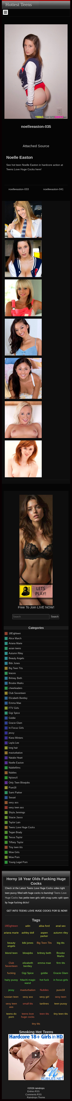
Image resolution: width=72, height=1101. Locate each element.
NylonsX (13, 777)
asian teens (15, 648)
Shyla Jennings (17, 812)
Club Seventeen (17, 693)
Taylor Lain (14, 822)
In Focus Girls (16, 727)
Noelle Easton (19, 157)
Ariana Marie (15, 643)
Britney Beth (15, 678)
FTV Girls (14, 707)
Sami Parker (15, 792)
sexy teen (60, 996)
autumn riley (61, 932)
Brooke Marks (16, 683)
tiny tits (36, 1023)
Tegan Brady (15, 832)
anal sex (61, 925)
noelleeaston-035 (36, 127)
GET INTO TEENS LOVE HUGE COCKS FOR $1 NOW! (37, 910)
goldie (44, 973)
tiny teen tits (61, 1013)
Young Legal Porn (18, 862)
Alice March (15, 638)
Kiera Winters (16, 737)
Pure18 (12, 787)
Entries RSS (33, 1091)
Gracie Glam (15, 722)
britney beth (44, 952)
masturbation (16, 752)
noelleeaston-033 (18, 189)
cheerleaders (15, 688)
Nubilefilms (14, 767)
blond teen (11, 952)
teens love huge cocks (27, 1015)
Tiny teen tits (16, 847)
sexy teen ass (16, 807)
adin (27, 925)
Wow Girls (14, 852)
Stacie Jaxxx (16, 817)
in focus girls (60, 979)
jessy (11, 732)
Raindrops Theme (36, 1097)
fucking (11, 973)
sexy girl (44, 996)
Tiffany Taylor (16, 842)
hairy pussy (11, 979)
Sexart (12, 797)
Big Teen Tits (16, 668)
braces (12, 673)
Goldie (12, 717)
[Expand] (5, 12)
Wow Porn (14, 857)
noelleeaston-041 (53, 189)
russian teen (11, 996)
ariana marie (11, 932)
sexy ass (13, 802)
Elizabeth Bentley (18, 697)
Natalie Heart (16, 757)
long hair (13, 747)
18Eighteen (15, 633)
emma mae (44, 962)
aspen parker (44, 934)
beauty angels (11, 944)
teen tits (44, 1013)
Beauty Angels (16, 658)
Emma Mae (15, 702)
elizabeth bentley (28, 964)
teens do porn (11, 1015)
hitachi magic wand (27, 981)
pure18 (60, 989)
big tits (60, 942)
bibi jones (27, 942)
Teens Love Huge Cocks (22, 827)
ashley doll (28, 932)
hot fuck (44, 979)
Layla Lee (14, 742)
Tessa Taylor (15, 837)
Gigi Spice (14, 712)
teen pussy (60, 1003)
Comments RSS (33, 1094)
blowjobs (28, 952)
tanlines (44, 1003)
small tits (28, 1003)
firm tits (60, 962)
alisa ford (44, 925)
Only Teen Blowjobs (19, 782)
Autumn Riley (16, 653)
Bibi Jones (14, 663)
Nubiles (13, 772)
